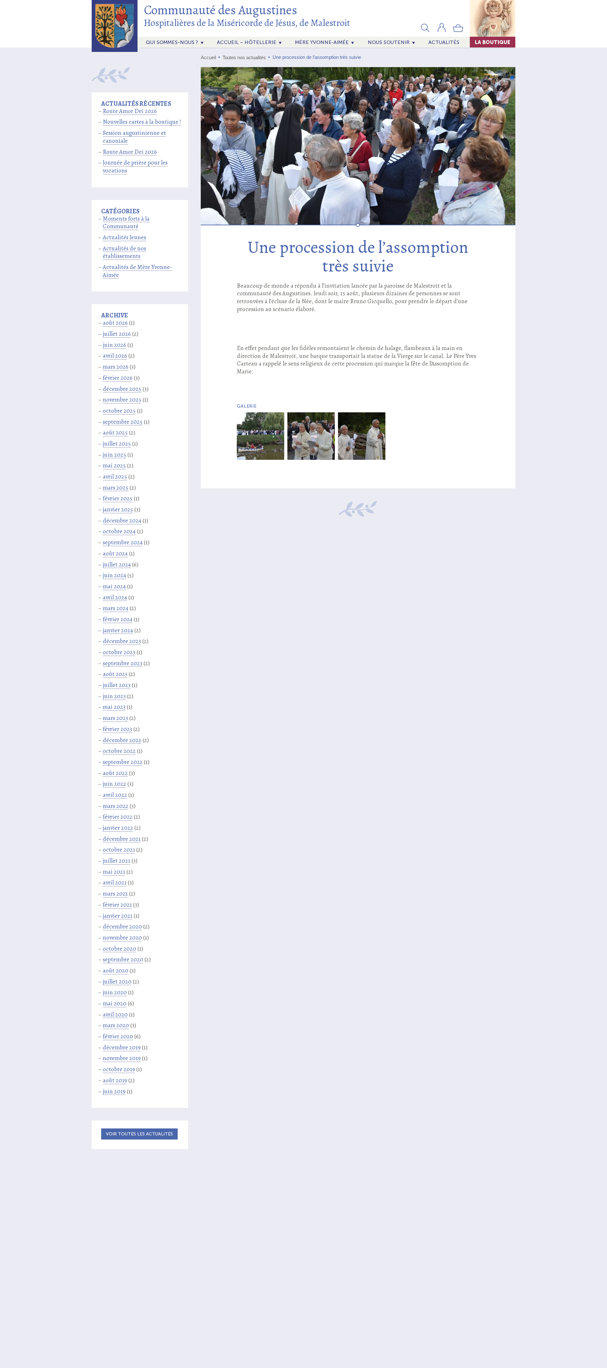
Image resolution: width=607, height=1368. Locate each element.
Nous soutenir (389, 42)
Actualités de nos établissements (124, 252)
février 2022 (117, 817)
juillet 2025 (117, 444)
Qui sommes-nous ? (172, 42)
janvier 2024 (118, 630)
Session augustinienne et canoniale (134, 137)
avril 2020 (115, 1014)
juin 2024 (114, 575)
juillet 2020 (117, 982)
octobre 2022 (119, 751)
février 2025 (117, 498)
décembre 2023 (122, 641)
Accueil (208, 57)
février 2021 (117, 905)
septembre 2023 (122, 663)
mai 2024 (114, 586)
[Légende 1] (260, 436)
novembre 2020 (122, 938)
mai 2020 (114, 1003)
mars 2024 (115, 608)
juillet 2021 (116, 861)
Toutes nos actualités (244, 57)
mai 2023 (114, 707)
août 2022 (115, 773)
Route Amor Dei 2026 (130, 111)
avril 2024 (115, 597)
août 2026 (115, 323)
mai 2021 (114, 872)
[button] (425, 27)
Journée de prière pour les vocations (135, 167)
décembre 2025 (122, 389)
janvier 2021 (117, 916)
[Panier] (458, 31)
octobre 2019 (119, 1069)
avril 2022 (115, 795)
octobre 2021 (119, 850)
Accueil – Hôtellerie (246, 42)
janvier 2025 (118, 509)
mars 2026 (115, 367)
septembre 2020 (123, 959)
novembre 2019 (122, 1058)
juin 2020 (115, 992)
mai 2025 (114, 465)
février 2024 (117, 619)
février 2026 (117, 378)
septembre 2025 (123, 422)
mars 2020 (116, 1025)
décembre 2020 (122, 926)
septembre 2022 (123, 762)
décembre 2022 (122, 740)
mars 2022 (115, 806)
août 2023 (115, 674)
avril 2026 (115, 356)
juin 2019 (114, 1091)
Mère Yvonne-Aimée (322, 42)
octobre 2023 (119, 652)
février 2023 (117, 729)
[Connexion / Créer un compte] (442, 31)
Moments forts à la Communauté (126, 223)
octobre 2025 (119, 411)
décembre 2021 (122, 839)
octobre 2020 (119, 949)
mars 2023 (115, 718)
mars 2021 (115, 894)
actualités (443, 42)
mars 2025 (115, 488)
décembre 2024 (122, 520)
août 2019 (115, 1080)
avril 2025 (115, 476)
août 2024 (115, 553)
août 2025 (115, 432)
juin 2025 (114, 455)
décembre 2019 (122, 1047)
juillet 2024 (117, 564)
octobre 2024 (119, 531)
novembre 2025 (122, 400)
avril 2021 (114, 882)
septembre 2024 (123, 542)
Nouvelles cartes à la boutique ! (142, 122)
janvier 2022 (118, 828)
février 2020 (118, 1036)
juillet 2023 (117, 685)
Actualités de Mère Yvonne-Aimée (137, 271)
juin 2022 (114, 784)
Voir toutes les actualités (139, 1134)
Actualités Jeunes (124, 237)
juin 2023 (114, 696)
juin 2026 (114, 345)
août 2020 (115, 970)
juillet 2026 (117, 334)
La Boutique (492, 42)
